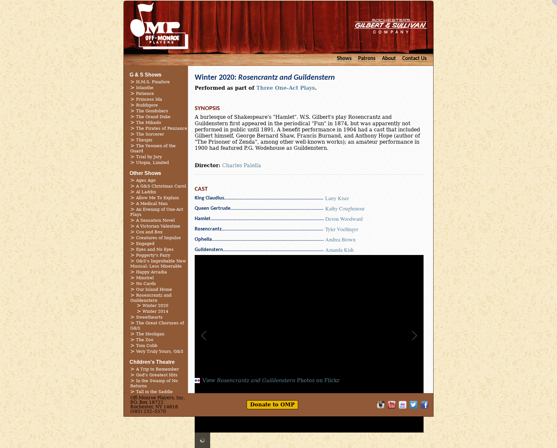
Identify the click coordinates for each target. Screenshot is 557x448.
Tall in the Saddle (154, 391)
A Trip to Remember (157, 369)
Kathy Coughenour (345, 208)
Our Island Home (154, 289)
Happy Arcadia (151, 272)
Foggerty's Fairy (153, 255)
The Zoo (144, 339)
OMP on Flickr (402, 405)
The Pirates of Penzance (161, 128)
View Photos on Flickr (271, 380)
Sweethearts (149, 317)
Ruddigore (147, 105)
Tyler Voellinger (341, 229)
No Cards (146, 283)
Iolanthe (144, 87)
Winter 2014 (155, 311)
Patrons (367, 58)
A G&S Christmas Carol (161, 186)
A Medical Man (152, 203)
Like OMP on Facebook (424, 405)
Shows (344, 58)
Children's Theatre (152, 362)
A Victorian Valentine (158, 226)
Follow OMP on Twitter (413, 405)
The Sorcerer (150, 134)
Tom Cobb (146, 345)
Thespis (144, 139)
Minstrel (145, 277)
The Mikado (148, 122)
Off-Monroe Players (159, 26)
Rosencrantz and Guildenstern (150, 298)
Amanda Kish (339, 249)
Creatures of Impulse (158, 237)
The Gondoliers (152, 110)
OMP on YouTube (392, 405)
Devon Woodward (344, 218)
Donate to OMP (272, 405)
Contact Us (414, 58)
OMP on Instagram (381, 405)
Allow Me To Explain (157, 197)
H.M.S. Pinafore (153, 81)
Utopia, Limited (152, 162)
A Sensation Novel (155, 220)
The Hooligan (150, 333)
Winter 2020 (155, 305)
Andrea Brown (340, 239)
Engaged (145, 243)
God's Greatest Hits (157, 374)
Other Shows (145, 173)
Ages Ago (146, 180)
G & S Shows (145, 74)
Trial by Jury (149, 156)
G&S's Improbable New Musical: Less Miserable (158, 264)
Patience (145, 93)
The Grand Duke (153, 116)
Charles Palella (241, 165)
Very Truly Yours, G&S (159, 351)
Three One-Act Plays (285, 88)
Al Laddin (146, 191)
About (389, 58)
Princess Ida (149, 99)
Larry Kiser (337, 198)
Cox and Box (149, 231)
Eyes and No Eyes (155, 249)
